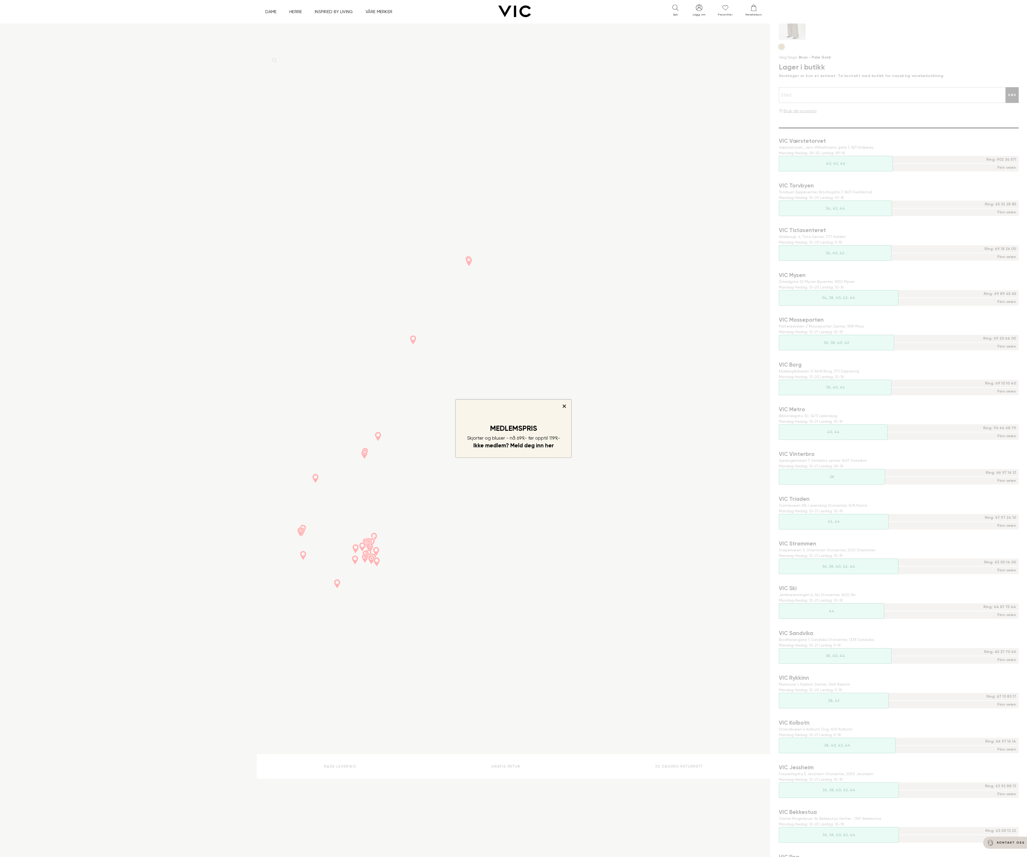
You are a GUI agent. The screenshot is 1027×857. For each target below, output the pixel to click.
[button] (675, 11)
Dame (271, 11)
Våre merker (379, 11)
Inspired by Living (334, 11)
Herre (295, 11)
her (549, 445)
